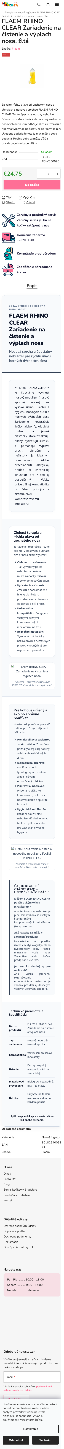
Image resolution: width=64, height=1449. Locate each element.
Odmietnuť (16, 1440)
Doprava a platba (14, 1231)
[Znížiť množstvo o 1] (39, 173)
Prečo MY (10, 1179)
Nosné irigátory (52, 1137)
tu (40, 1420)
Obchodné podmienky (17, 1237)
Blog (7, 1184)
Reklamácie (11, 1242)
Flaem (16, 49)
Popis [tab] (32, 285)
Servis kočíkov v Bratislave (21, 1190)
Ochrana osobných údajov (20, 1226)
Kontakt (9, 1200)
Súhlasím (45, 1440)
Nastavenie (30, 1429)
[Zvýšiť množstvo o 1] (57, 173)
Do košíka (32, 185)
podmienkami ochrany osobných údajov (28, 1388)
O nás (7, 1174)
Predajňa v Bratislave (17, 1195)
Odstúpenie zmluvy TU (18, 1247)
